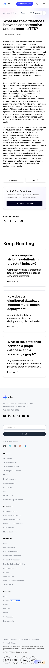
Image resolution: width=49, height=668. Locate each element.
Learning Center (9, 547)
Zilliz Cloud (7, 458)
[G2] (28, 416)
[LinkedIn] (9, 416)
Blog (5, 543)
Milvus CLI (7, 495)
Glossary (6, 572)
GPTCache (7, 487)
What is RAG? (8, 576)
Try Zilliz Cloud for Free (24, 203)
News (5, 604)
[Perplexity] (9, 446)
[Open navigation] (44, 4)
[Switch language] (37, 4)
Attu (4, 491)
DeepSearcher (8, 479)
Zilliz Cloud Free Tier (11, 466)
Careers (6, 600)
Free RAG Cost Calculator (13, 523)
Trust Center (8, 585)
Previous (14, 180)
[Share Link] (22, 221)
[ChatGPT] (4, 446)
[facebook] (11, 221)
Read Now (11, 281)
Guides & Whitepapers (11, 560)
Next (34, 180)
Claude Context (9, 483)
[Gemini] (25, 446)
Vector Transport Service (13, 500)
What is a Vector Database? (14, 580)
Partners (6, 608)
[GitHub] (18, 416)
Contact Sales (8, 617)
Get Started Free (24, 4)
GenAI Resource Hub (11, 551)
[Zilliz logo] (7, 4)
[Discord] (23, 416)
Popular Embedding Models (14, 564)
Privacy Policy (24, 639)
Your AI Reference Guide (16, 13)
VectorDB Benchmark (11, 519)
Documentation (9, 511)
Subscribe (24, 434)
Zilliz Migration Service (12, 471)
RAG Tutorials (8, 528)
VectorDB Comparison (12, 556)
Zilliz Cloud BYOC (9, 462)
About (5, 596)
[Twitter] (14, 416)
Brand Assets (8, 621)
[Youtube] (4, 416)
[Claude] (20, 446)
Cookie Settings (9, 643)
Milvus (5, 475)
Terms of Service (9, 639)
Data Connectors (9, 568)
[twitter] (5, 221)
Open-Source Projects (12, 515)
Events (5, 613)
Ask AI (40, 662)
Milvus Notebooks (10, 532)
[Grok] (15, 446)
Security (35, 639)
